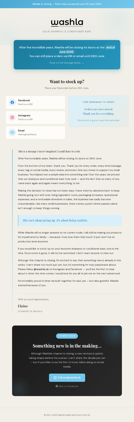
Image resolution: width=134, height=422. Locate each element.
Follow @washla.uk (69, 377)
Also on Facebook (68, 386)
